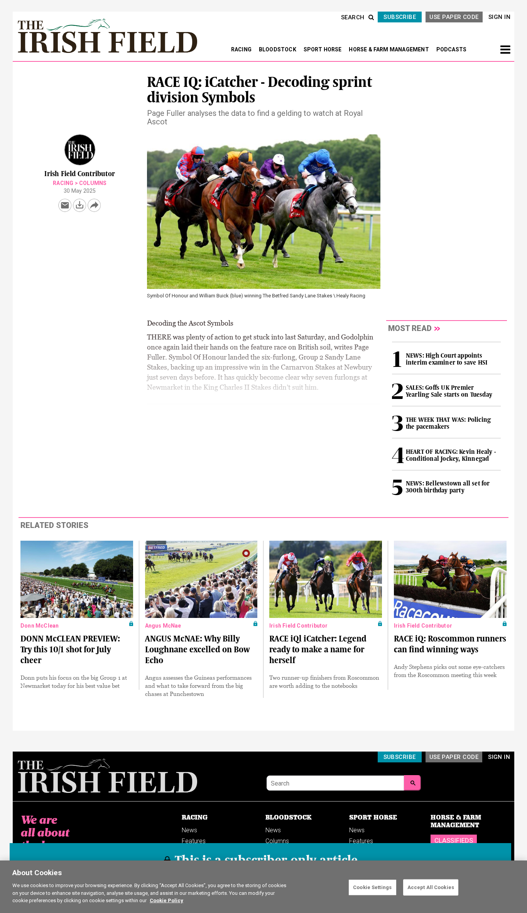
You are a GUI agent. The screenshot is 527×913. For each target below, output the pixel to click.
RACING (242, 49)
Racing (63, 183)
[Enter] (412, 783)
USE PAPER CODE (453, 17)
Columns (92, 183)
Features (194, 841)
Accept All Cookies (430, 887)
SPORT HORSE (323, 49)
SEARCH (353, 17)
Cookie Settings (372, 887)
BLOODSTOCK (278, 49)
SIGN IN (499, 17)
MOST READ (410, 328)
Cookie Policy (166, 900)
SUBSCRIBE (399, 17)
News (189, 830)
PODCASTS (451, 49)
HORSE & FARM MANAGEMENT (389, 49)
